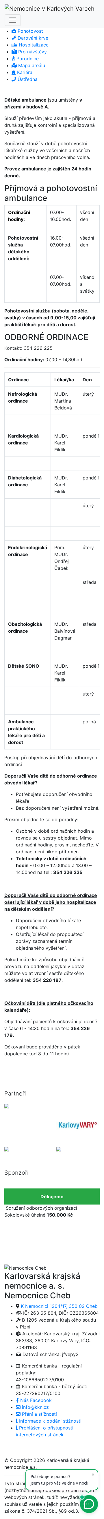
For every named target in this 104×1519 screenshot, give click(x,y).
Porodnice (27, 58)
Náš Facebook (35, 1400)
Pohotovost (29, 31)
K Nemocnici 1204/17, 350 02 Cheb (59, 1306)
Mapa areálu (31, 65)
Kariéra (24, 72)
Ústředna (27, 79)
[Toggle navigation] (13, 20)
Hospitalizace (33, 45)
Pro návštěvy (32, 52)
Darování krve (32, 38)
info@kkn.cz (35, 1407)
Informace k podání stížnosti (49, 1421)
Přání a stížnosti (39, 1414)
